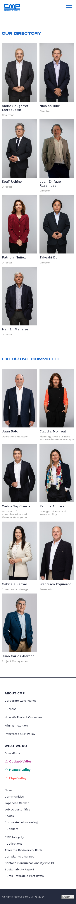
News (8, 790)
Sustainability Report (19, 869)
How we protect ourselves (23, 717)
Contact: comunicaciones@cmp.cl (29, 863)
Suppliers (11, 829)
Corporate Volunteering (21, 822)
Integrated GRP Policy (20, 734)
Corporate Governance (21, 700)
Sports (9, 816)
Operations (12, 753)
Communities (14, 796)
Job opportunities (17, 809)
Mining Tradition (16, 725)
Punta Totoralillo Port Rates (24, 876)
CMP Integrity (14, 837)
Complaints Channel (19, 856)
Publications (13, 843)
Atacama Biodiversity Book (23, 850)
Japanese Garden (17, 803)
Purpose (10, 709)
